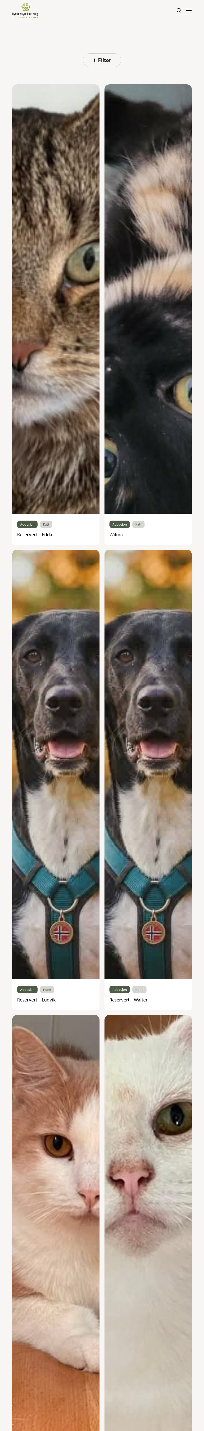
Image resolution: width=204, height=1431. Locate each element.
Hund (47, 989)
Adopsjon (27, 524)
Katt (46, 524)
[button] (189, 10)
